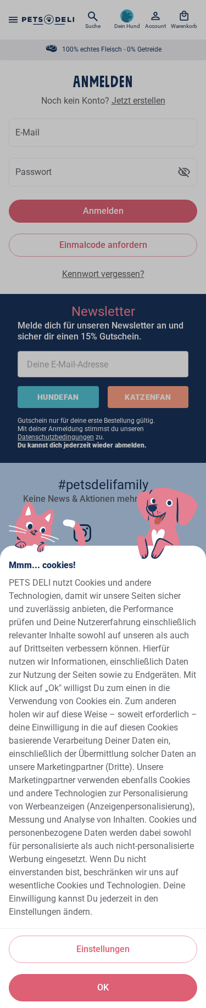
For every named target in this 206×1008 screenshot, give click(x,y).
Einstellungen (103, 949)
